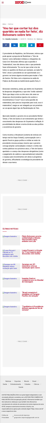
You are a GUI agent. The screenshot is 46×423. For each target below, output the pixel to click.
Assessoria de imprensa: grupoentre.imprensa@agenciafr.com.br (26, 416)
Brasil (34, 381)
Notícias (10, 24)
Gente (5, 384)
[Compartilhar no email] (40, 45)
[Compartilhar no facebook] (6, 45)
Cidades (27, 384)
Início (4, 24)
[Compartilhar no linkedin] (14, 45)
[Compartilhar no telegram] (31, 45)
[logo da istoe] (23, 2)
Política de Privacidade (5, 416)
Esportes (18, 381)
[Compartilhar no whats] (23, 45)
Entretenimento (15, 384)
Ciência (36, 384)
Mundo (26, 381)
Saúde (21, 387)
